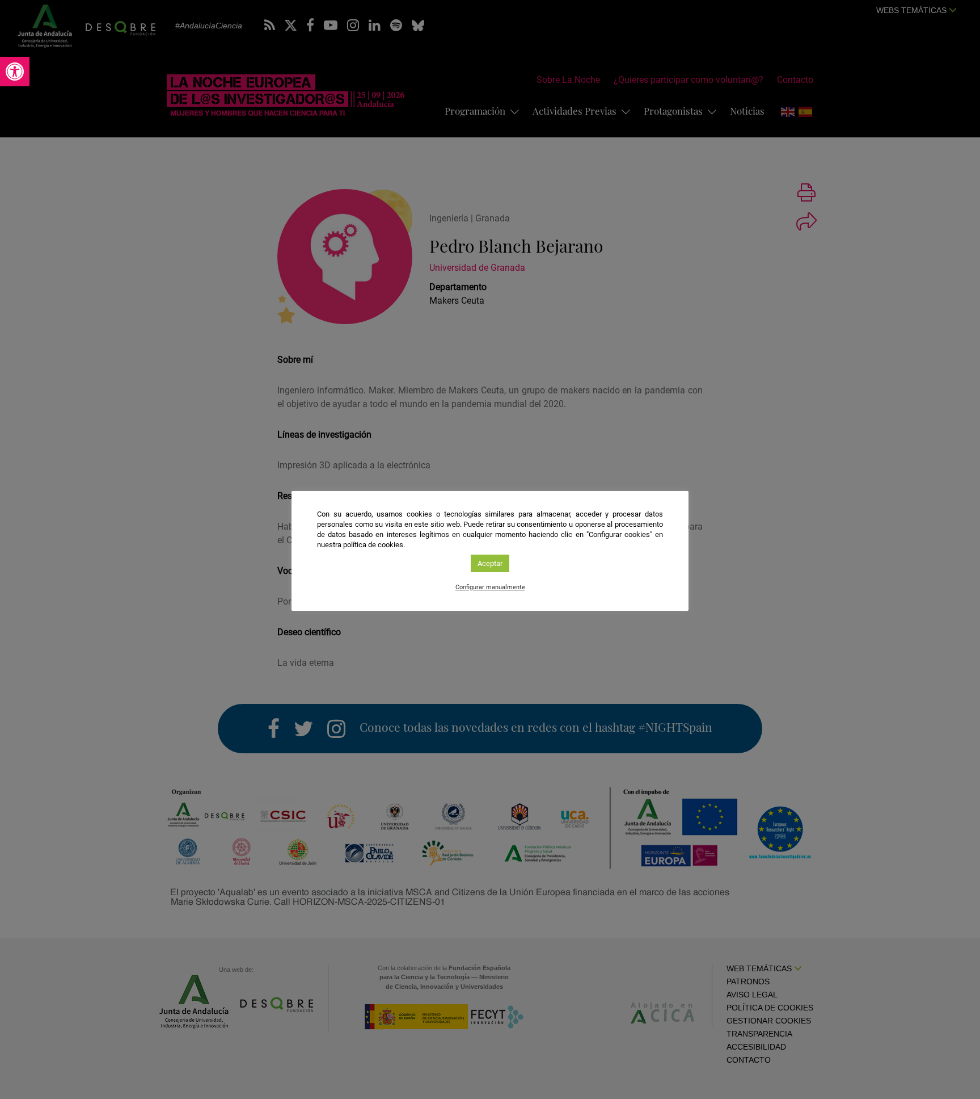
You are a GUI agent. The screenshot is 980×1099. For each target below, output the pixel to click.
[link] (14, 71)
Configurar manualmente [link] (490, 587)
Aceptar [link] (490, 563)
